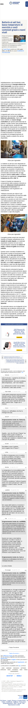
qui (20, 665)
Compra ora (19, 337)
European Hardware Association (21, 697)
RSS (15, 703)
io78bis (6, 452)
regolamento (21, 662)
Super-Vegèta (8, 391)
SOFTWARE (23, 668)
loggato (14, 659)
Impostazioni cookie (14, 704)
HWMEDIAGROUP (14, 671)
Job (23, 703)
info (22, 372)
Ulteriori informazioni (7, 688)
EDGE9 (9, 670)
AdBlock (15, 702)
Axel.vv (6, 408)
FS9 (6, 518)
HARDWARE (8, 668)
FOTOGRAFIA (15, 670)
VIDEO (21, 670)
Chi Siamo (3, 700)
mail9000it (7, 490)
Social (19, 703)
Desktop (10, 676)
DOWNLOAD (3, 670)
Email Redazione (8, 703)
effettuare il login (7, 655)
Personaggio (8, 570)
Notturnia (7, 375)
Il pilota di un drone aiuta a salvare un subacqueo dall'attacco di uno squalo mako (13, 357)
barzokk (7, 443)
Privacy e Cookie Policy (19, 700)
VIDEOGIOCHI (16, 668)
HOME (3, 668)
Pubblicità (9, 702)
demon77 (7, 416)
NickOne (7, 467)
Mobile (19, 676)
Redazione (22, 702)
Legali (9, 700)
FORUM (25, 670)
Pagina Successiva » (14, 653)
